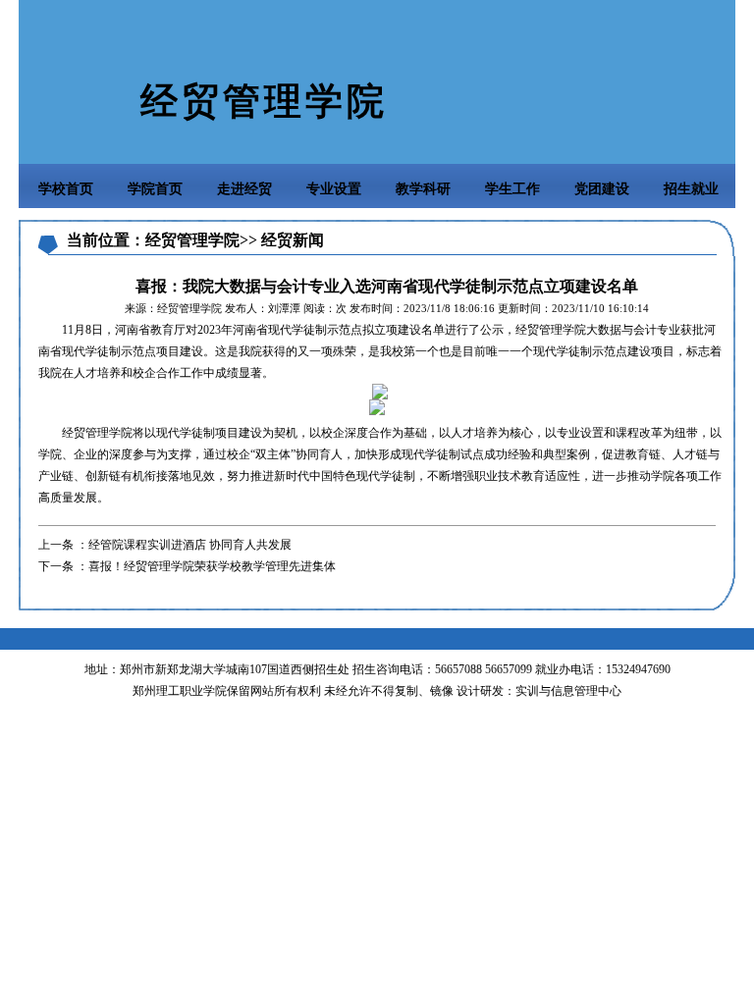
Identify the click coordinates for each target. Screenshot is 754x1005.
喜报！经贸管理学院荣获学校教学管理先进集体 (212, 566)
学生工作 (512, 189)
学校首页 (65, 189)
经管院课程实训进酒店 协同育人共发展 (190, 545)
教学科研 (423, 189)
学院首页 (155, 189)
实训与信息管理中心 (568, 691)
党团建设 (601, 189)
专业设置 (333, 189)
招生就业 (691, 189)
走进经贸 (244, 189)
